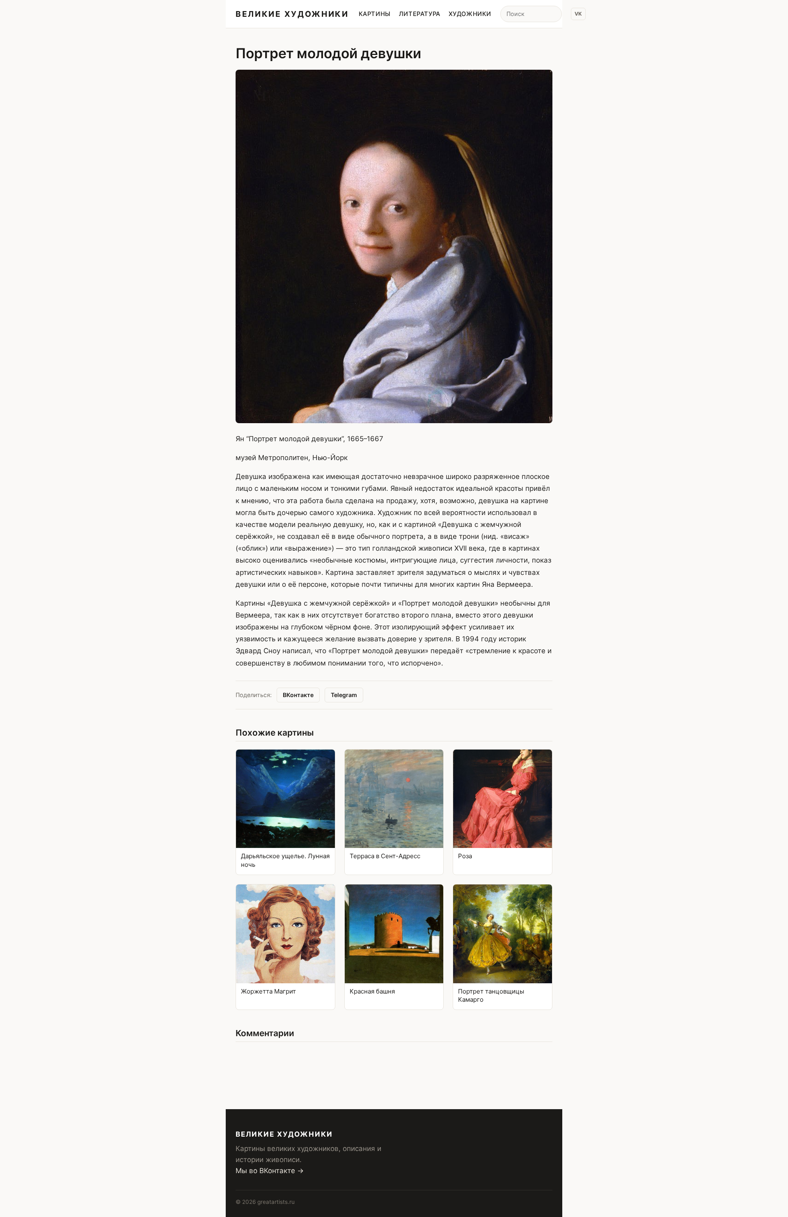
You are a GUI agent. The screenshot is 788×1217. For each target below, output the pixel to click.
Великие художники (292, 14)
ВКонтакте (298, 694)
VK (578, 14)
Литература (419, 14)
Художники (470, 14)
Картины (375, 14)
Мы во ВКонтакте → (270, 1171)
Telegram (344, 694)
